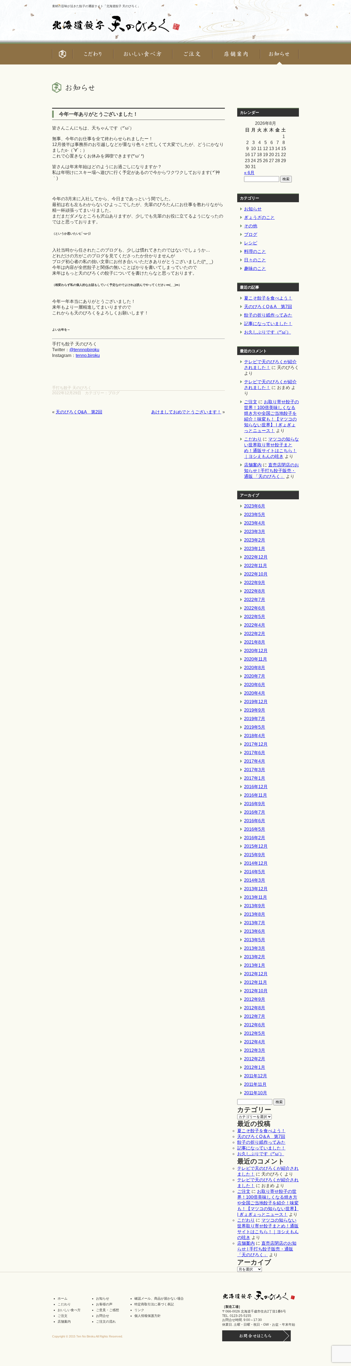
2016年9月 (254, 803)
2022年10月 (256, 574)
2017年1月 (254, 778)
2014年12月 (256, 863)
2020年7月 (254, 676)
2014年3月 (254, 880)
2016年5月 (254, 829)
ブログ (114, 393)
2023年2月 (254, 540)
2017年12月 (256, 744)
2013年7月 (254, 922)
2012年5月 (254, 1033)
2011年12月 (255, 1076)
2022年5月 (254, 616)
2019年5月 (254, 727)
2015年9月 (254, 854)
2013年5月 (254, 939)
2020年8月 (254, 667)
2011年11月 (255, 1084)
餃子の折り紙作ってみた (268, 315)
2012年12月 (256, 973)
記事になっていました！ (268, 323)
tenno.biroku (88, 355)
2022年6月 (254, 608)
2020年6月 (254, 684)
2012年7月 (254, 1016)
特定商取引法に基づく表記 (154, 1304)
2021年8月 (254, 642)
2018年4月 (254, 735)
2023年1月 (254, 548)
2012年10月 (256, 990)
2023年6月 (254, 506)
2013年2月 (254, 956)
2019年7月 (254, 718)
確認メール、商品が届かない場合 (159, 1298)
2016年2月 (254, 837)
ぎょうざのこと (259, 217)
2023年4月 (254, 523)
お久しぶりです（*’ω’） (267, 332)
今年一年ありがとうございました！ (98, 114)
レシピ (250, 243)
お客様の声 (104, 1304)
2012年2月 (254, 1059)
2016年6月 (254, 820)
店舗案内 (253, 465)
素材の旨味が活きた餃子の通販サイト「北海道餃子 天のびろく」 (96, 6)
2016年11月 (255, 795)
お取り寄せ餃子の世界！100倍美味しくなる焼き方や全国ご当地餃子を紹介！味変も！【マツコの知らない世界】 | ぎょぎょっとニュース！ (268, 1203)
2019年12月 (256, 701)
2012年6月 (254, 1025)
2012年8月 (254, 1008)
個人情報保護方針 (147, 1316)
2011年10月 (255, 1093)
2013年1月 (254, 965)
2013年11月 (255, 897)
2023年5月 (254, 514)
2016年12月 (256, 786)
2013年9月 (254, 905)
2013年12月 (256, 888)
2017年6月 (254, 752)
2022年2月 (254, 633)
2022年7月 (254, 599)
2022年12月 (256, 557)
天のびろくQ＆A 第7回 (268, 306)
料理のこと (255, 251)
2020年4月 (254, 693)
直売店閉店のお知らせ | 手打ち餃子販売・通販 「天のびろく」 (271, 471)
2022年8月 (254, 591)
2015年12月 (256, 846)
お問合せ (102, 1316)
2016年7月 (254, 812)
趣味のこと (255, 268)
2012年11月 (255, 982)
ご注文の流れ (106, 1321)
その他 (250, 226)
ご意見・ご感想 (107, 1310)
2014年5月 (254, 871)
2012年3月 (254, 1050)
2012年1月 (254, 1067)
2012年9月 (254, 999)
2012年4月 (254, 1042)
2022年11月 (255, 565)
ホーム (62, 1298)
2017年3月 (254, 769)
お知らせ (253, 209)
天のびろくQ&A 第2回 (79, 412)
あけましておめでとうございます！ (186, 412)
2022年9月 (254, 582)
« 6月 (249, 172)
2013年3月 (254, 948)
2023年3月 (254, 531)
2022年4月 (254, 625)
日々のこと (255, 260)
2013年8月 (254, 914)
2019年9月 (254, 710)
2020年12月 (256, 650)
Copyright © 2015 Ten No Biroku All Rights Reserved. (87, 1336)
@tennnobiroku (84, 349)
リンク (139, 1310)
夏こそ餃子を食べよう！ (268, 298)
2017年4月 (254, 761)
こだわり (253, 439)
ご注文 (250, 401)
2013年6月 (254, 931)
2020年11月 (255, 659)
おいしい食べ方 (69, 1310)
